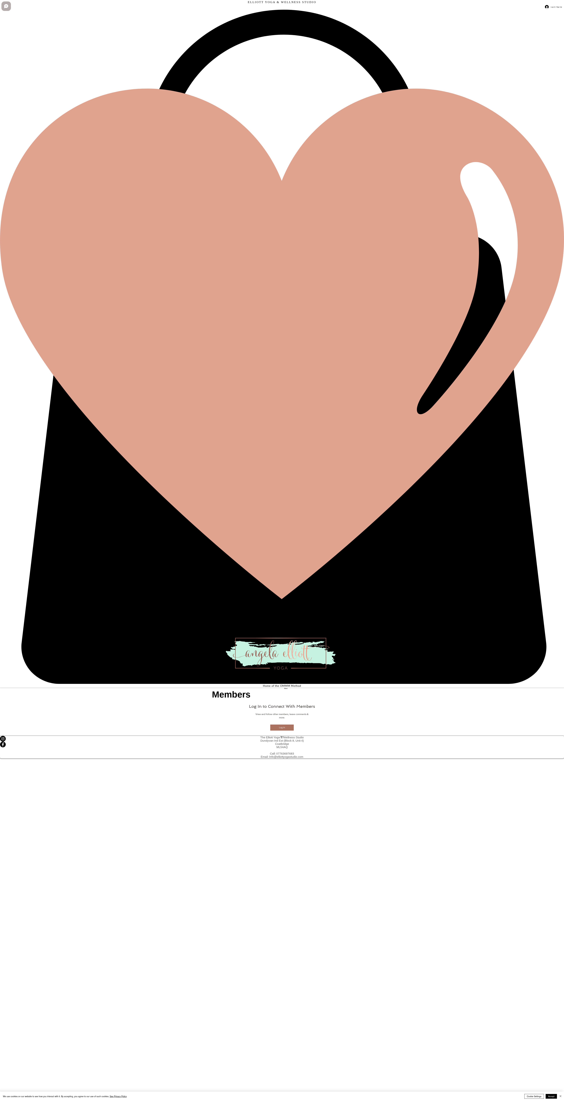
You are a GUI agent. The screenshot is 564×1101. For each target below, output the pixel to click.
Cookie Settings (534, 1096)
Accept (551, 1096)
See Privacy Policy (118, 1096)
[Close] (560, 1096)
